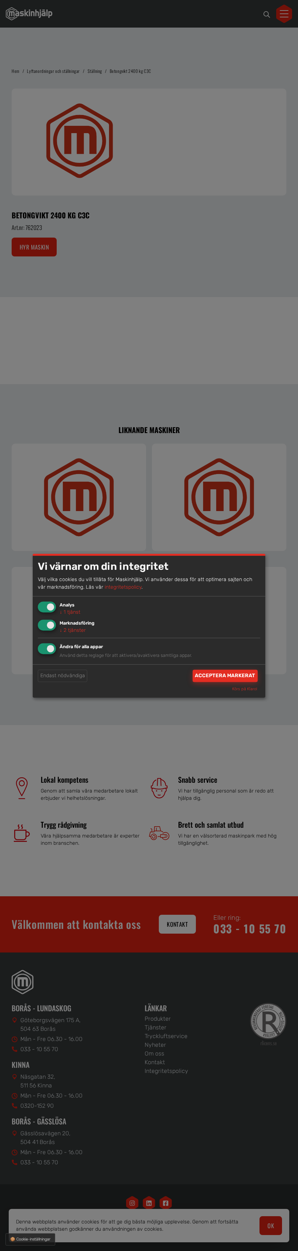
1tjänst (70, 612)
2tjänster (73, 630)
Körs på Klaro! (244, 689)
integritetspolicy (123, 587)
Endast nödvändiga (62, 676)
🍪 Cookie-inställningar (30, 1239)
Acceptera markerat (225, 676)
